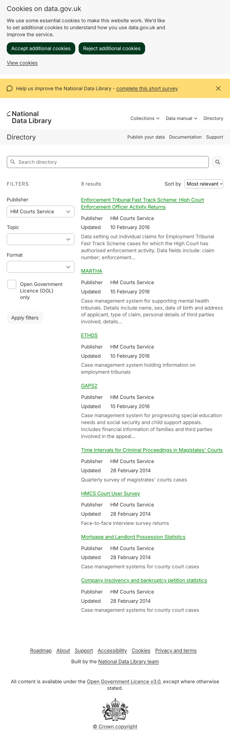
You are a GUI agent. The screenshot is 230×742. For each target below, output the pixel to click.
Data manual (179, 118)
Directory (213, 118)
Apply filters (25, 318)
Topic (13, 227)
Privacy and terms (176, 650)
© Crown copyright (115, 726)
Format (15, 255)
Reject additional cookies (112, 48)
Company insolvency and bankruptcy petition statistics (144, 580)
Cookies (141, 650)
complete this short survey (147, 88)
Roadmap (41, 650)
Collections (142, 118)
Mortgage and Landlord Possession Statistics (133, 537)
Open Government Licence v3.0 (123, 681)
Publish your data (146, 137)
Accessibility (112, 650)
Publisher (17, 199)
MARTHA (91, 271)
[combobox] (40, 211)
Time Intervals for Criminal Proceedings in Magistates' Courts (152, 450)
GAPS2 (89, 386)
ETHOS (89, 335)
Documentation (185, 137)
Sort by (173, 184)
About (63, 650)
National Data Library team (128, 661)
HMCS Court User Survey (110, 493)
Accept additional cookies (41, 48)
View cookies (22, 63)
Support (214, 137)
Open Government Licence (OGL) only (41, 290)
